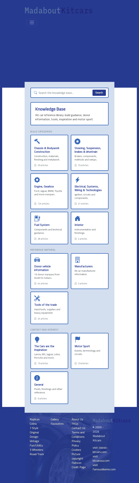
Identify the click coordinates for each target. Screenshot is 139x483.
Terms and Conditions (78, 434)
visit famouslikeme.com (104, 467)
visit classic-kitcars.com (100, 449)
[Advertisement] (69, 54)
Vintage (34, 441)
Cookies (76, 450)
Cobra (33, 423)
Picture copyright (77, 456)
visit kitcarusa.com (101, 458)
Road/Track (37, 454)
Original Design (34, 434)
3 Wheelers (36, 450)
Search (99, 93)
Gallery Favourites (57, 421)
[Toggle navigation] (32, 22)
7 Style (34, 428)
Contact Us (78, 428)
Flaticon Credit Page (79, 465)
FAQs (75, 423)
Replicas (35, 419)
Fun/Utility (36, 445)
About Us (77, 419)
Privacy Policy (76, 443)
